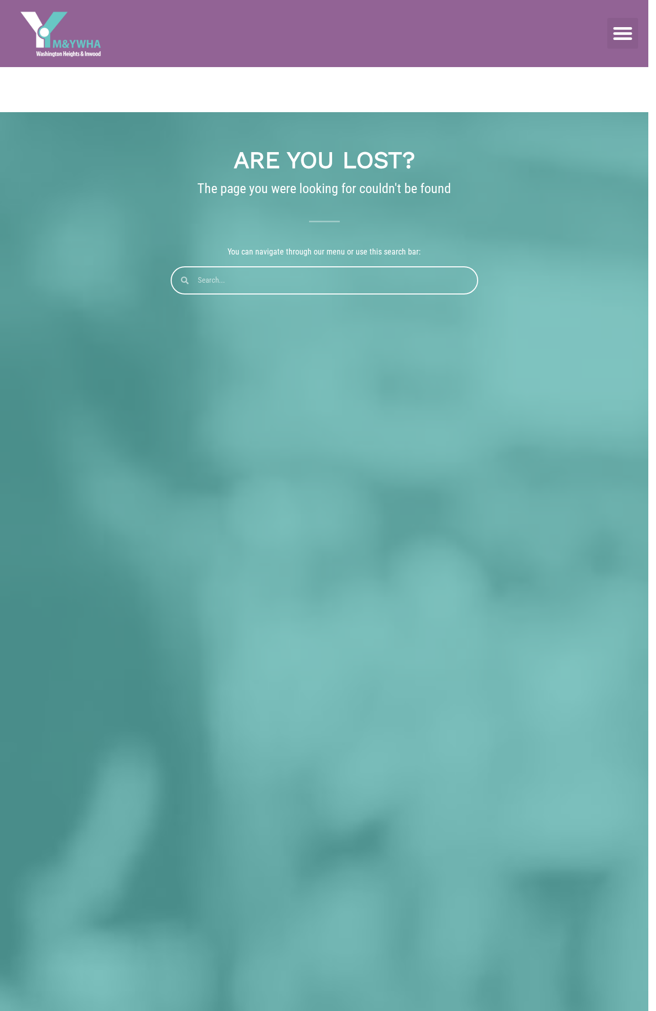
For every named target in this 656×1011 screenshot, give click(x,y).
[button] (622, 33)
